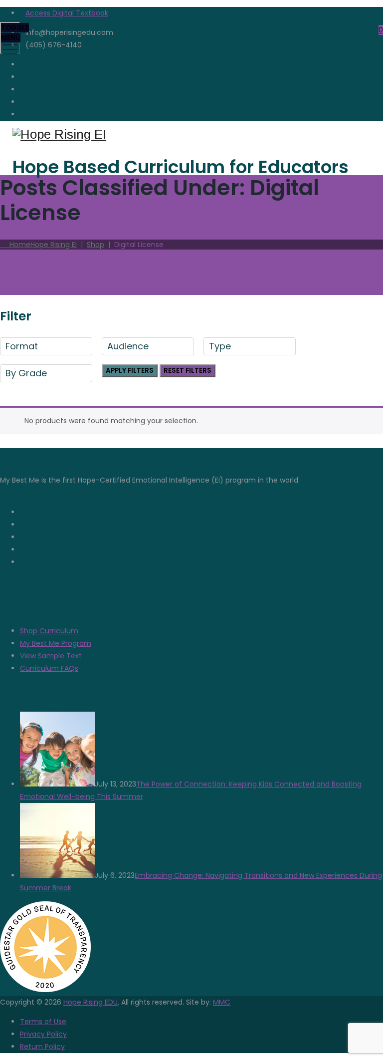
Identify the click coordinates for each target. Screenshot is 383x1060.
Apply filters (130, 370)
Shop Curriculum (49, 631)
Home (41, 245)
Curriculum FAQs (49, 668)
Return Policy (42, 1047)
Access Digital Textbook (66, 13)
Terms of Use (43, 1022)
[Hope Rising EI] (190, 134)
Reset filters (187, 370)
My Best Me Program (55, 643)
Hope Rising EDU (90, 1002)
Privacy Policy (43, 1034)
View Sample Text (51, 656)
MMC (221, 1002)
